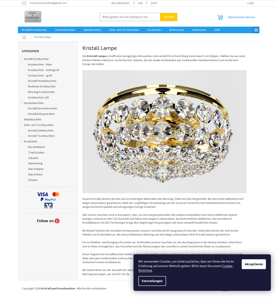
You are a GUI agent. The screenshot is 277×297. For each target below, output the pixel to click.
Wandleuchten (32, 120)
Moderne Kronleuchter (42, 87)
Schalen (33, 180)
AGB (140, 3)
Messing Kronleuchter (41, 92)
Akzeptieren (254, 264)
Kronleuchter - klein (40, 65)
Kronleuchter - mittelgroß (43, 70)
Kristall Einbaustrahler (41, 114)
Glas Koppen (36, 169)
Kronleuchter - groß (40, 76)
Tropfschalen (36, 153)
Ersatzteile (30, 141)
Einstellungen (152, 281)
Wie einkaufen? (120, 3)
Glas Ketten (35, 174)
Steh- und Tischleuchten (39, 125)
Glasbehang (35, 163)
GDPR (154, 3)
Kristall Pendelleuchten (42, 81)
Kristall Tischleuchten (41, 136)
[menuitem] (34, 30)
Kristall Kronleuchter (36, 59)
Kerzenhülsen (36, 147)
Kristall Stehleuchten (41, 131)
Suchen (168, 17)
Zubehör (33, 158)
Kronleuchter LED (38, 98)
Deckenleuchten (34, 103)
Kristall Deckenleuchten (42, 108)
